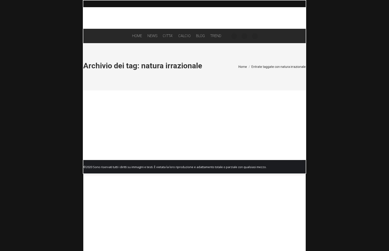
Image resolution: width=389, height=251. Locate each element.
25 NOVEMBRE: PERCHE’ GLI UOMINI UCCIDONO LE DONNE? (140, 135)
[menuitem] (137, 36)
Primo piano (95, 143)
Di (118, 143)
